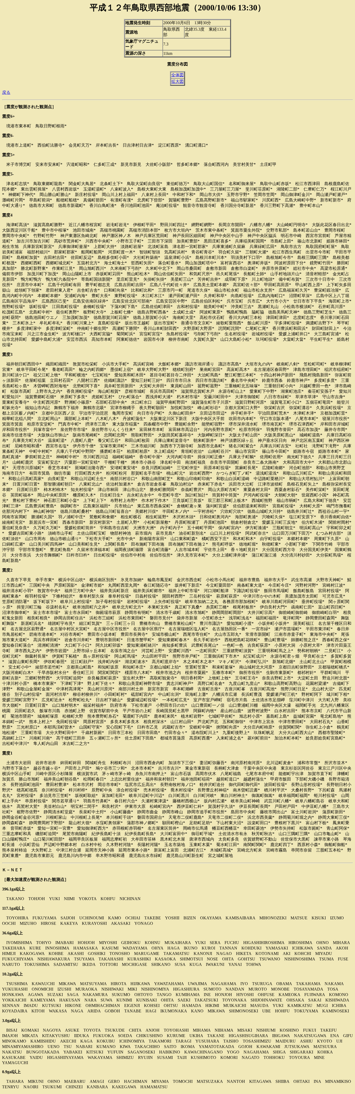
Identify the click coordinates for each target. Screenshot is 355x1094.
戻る (6, 92)
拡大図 (177, 81)
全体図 (177, 75)
